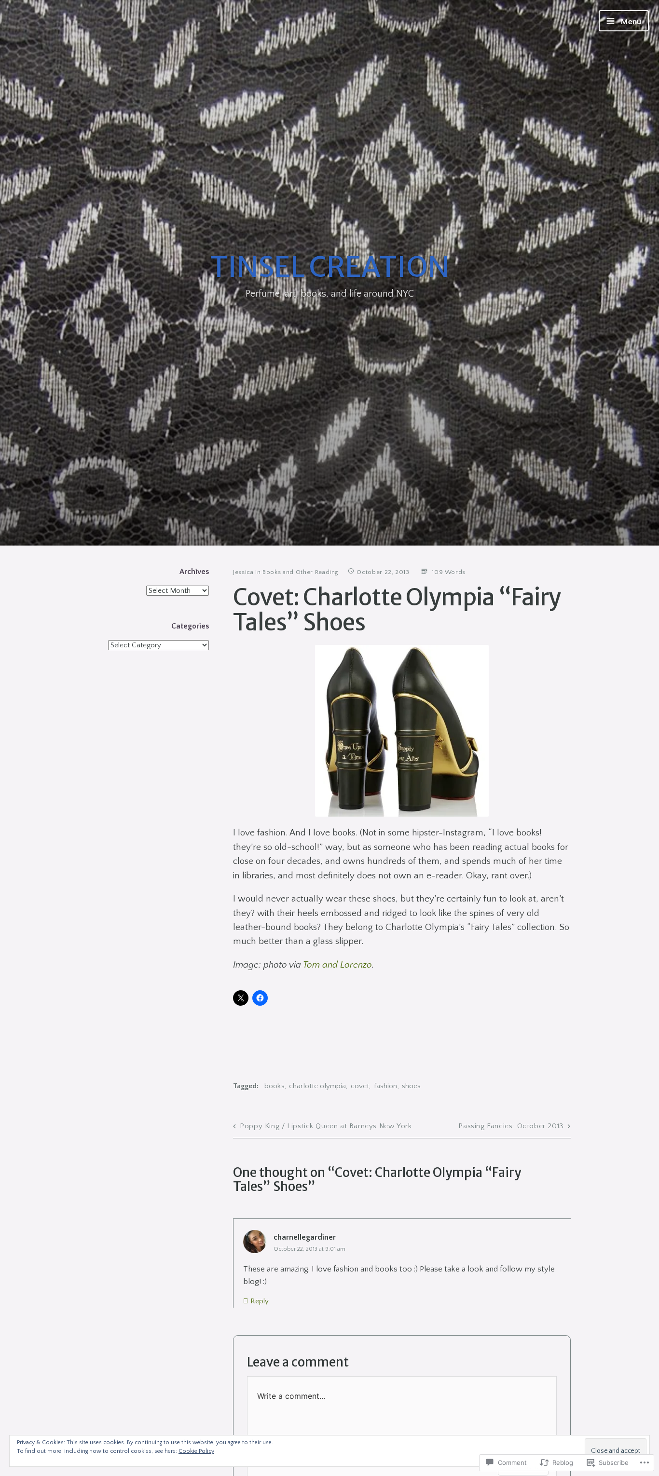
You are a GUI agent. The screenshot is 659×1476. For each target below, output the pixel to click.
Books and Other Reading (300, 572)
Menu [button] (630, 21)
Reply (259, 1301)
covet (360, 1086)
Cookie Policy (196, 1451)
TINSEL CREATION (329, 267)
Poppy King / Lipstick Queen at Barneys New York (326, 1126)
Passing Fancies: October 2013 (510, 1126)
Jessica (243, 572)
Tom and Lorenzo (337, 965)
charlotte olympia (317, 1086)
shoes (411, 1086)
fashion (386, 1086)
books (274, 1086)
